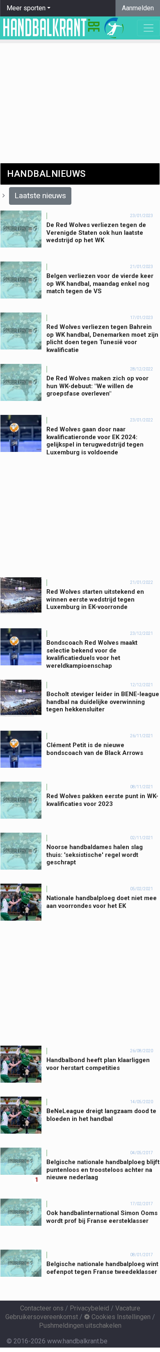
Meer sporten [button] (26, 8)
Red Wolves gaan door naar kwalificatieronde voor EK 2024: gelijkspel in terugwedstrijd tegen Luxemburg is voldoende (95, 441)
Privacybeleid (89, 1308)
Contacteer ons (42, 1308)
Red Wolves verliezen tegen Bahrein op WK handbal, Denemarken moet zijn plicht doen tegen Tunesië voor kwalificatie (102, 338)
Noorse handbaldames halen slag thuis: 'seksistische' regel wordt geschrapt (94, 854)
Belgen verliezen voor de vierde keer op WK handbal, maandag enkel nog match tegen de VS (99, 283)
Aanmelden (138, 8)
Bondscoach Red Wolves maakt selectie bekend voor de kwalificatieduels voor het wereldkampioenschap (91, 654)
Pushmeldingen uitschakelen (80, 1325)
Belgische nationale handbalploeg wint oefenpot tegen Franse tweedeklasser (102, 1268)
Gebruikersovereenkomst (41, 1317)
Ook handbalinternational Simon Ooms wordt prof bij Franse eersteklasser (102, 1217)
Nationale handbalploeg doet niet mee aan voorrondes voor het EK (101, 902)
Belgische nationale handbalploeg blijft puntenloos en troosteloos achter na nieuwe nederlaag (103, 1169)
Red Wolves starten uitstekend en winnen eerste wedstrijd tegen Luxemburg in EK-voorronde (95, 599)
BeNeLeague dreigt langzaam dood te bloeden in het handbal (101, 1115)
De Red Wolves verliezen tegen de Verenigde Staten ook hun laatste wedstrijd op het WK (96, 232)
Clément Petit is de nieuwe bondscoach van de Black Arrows (94, 749)
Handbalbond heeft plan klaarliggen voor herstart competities (98, 1064)
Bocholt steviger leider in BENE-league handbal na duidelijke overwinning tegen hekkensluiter (102, 701)
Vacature (127, 1308)
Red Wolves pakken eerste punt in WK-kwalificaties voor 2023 (102, 800)
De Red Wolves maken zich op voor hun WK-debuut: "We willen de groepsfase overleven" (97, 386)
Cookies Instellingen (120, 1317)
